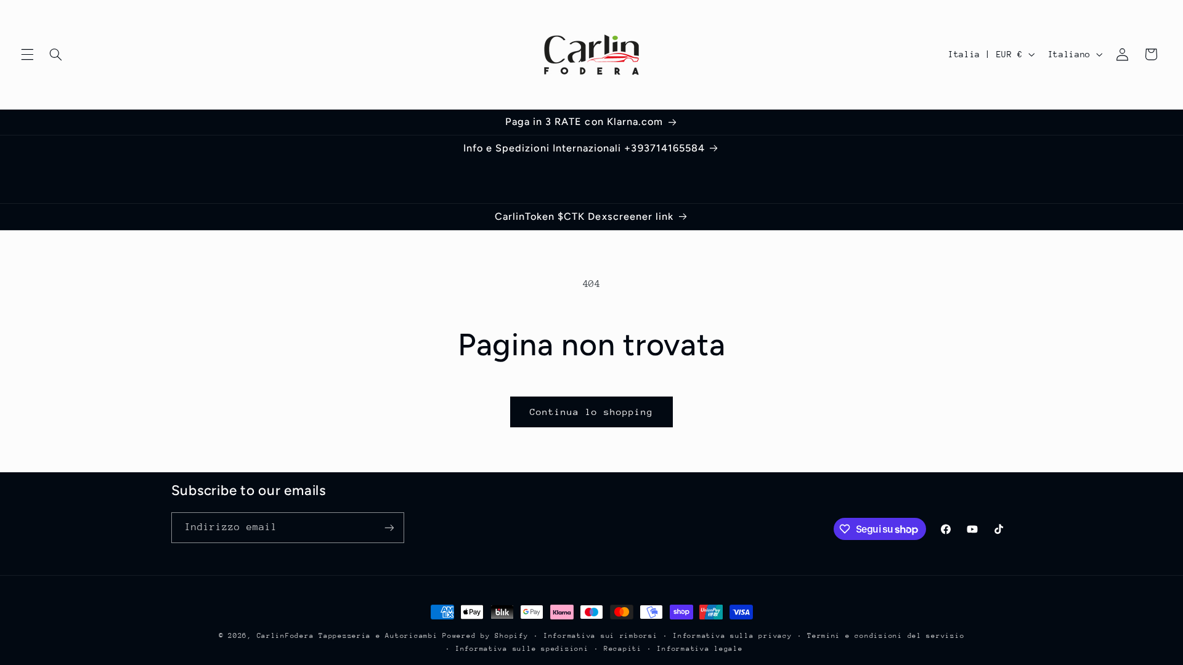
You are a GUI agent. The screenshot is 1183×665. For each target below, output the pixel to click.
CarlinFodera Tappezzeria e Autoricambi (347, 636)
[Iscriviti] (389, 527)
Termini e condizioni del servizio (885, 636)
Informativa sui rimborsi (600, 636)
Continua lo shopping (592, 411)
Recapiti (623, 649)
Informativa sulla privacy (732, 636)
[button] (27, 54)
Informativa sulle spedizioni (522, 649)
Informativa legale (699, 649)
